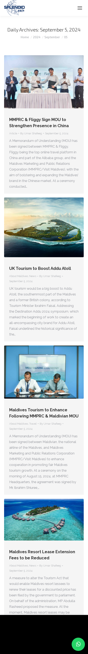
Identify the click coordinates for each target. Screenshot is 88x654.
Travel (33, 423)
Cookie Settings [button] (17, 644)
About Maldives (18, 276)
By (31, 133)
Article (13, 133)
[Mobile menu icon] (80, 8)
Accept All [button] (39, 644)
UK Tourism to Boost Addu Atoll (40, 268)
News (32, 276)
